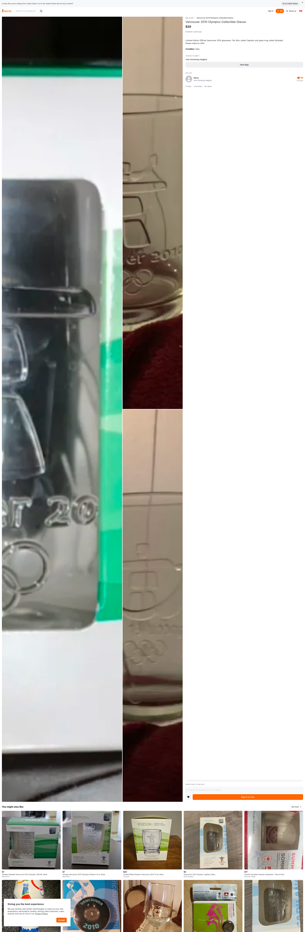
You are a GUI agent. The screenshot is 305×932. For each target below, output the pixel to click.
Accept (61, 920)
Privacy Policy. (41, 913)
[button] (296, 807)
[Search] (41, 11)
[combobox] (27, 11)
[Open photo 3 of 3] (153, 605)
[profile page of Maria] (189, 79)
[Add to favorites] (188, 797)
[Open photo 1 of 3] (62, 409)
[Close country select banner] (302, 2)
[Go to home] (6, 11)
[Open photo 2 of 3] (153, 213)
